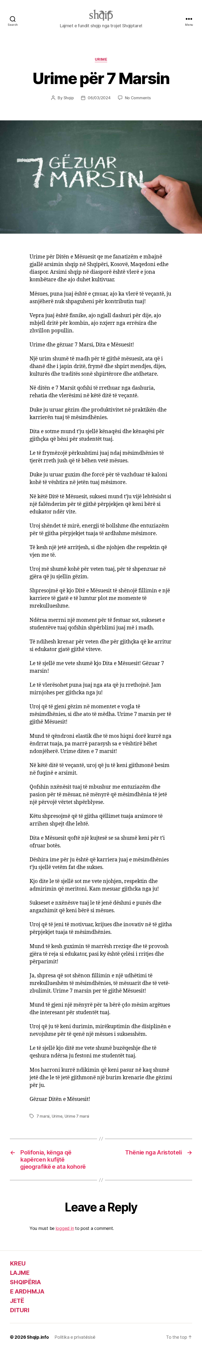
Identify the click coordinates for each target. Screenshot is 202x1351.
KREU (17, 1263)
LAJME (20, 1272)
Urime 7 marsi (77, 1116)
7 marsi (43, 1116)
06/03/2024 (99, 97)
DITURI (19, 1310)
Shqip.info (38, 1337)
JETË (17, 1300)
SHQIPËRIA (25, 1282)
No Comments (138, 97)
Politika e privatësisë (74, 1337)
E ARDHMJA (27, 1291)
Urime (101, 59)
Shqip (69, 97)
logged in (65, 1228)
